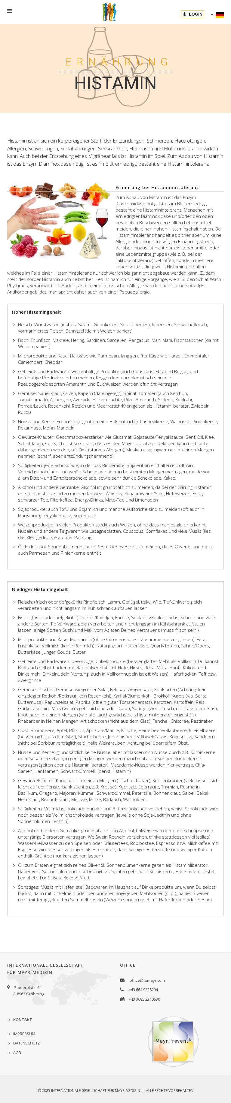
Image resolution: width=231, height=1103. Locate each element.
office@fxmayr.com (147, 980)
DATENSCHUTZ (26, 1043)
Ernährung (115, 62)
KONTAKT (22, 1019)
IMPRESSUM (24, 1033)
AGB (17, 1052)
